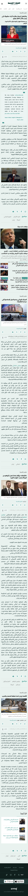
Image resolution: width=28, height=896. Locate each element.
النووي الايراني (7, 215)
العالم (13, 7)
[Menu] (26, 3)
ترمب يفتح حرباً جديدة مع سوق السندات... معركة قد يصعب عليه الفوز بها (19, 278)
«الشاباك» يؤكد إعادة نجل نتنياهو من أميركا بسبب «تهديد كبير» (15, 475)
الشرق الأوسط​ (19, 7)
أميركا (18, 219)
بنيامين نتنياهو (16, 680)
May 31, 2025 (20, 118)
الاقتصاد (5, 7)
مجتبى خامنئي (17, 364)
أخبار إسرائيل (6, 680)
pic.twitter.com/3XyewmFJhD (12, 112)
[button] (14, 173)
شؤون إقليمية (23, 11)
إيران (13, 219)
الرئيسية (25, 7)
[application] (14, 174)
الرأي (10, 7)
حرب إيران (13, 854)
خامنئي (18, 463)
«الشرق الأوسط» (19, 46)
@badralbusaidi (19, 94)
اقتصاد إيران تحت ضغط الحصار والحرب (14, 695)
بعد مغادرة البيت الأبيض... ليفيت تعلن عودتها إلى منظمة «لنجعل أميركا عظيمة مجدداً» (19, 286)
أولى (19, 854)
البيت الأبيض (16, 215)
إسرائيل (18, 683)
